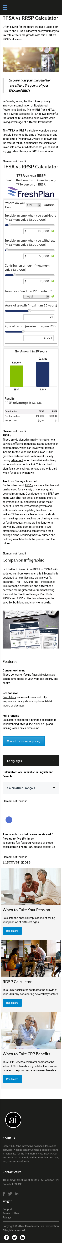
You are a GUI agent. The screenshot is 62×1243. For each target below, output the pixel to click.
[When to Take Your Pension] (31, 886)
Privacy (7, 1217)
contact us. (49, 847)
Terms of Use (11, 1213)
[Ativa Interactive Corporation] (12, 1121)
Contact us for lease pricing (23, 741)
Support (7, 1209)
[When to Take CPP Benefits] (31, 1030)
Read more (12, 930)
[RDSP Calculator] (31, 958)
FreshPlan (25, 847)
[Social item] (4, 1194)
